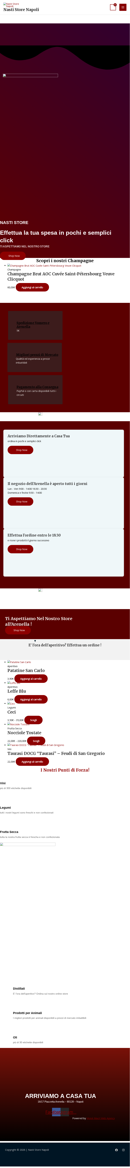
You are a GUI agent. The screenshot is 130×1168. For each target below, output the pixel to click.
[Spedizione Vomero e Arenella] (19, 317)
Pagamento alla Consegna (37, 387)
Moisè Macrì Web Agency (101, 1118)
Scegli (33, 720)
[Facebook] (116, 1150)
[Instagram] (123, 1150)
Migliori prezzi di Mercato (37, 355)
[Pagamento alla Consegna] (19, 381)
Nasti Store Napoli (21, 9)
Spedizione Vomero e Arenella (33, 325)
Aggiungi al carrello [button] (32, 287)
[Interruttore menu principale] (122, 7)
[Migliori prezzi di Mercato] (18, 349)
